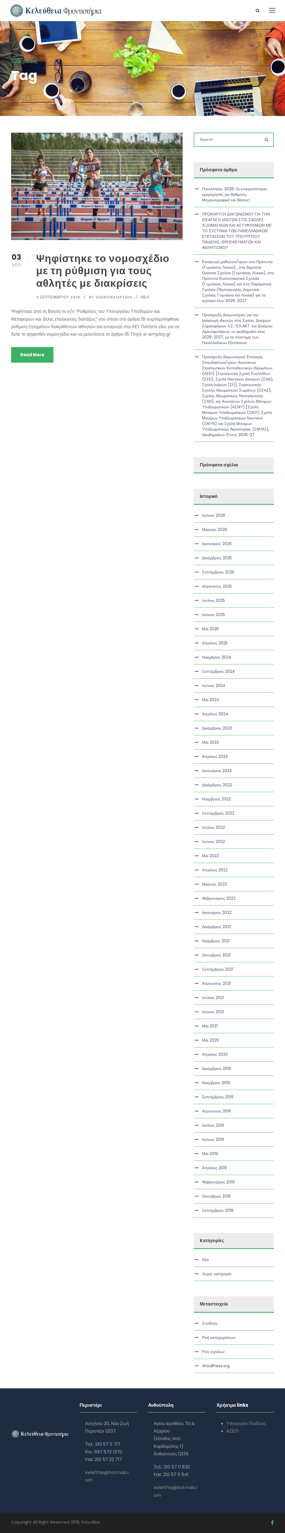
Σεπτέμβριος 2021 (217, 969)
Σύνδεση (209, 1323)
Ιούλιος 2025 (213, 600)
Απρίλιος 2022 (215, 870)
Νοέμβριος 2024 (216, 657)
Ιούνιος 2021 (213, 1012)
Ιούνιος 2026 (213, 515)
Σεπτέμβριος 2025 (218, 572)
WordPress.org (216, 1366)
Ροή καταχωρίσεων (218, 1337)
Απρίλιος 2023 (215, 756)
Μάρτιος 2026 (214, 529)
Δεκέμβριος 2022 (217, 785)
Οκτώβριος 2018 (216, 1196)
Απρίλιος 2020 (215, 1054)
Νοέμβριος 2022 (216, 799)
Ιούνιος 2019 (213, 1139)
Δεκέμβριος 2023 (217, 728)
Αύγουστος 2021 (216, 983)
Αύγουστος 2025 (217, 586)
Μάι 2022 (210, 856)
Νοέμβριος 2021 (216, 941)
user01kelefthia (114, 297)
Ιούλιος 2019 (213, 1125)
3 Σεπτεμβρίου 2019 (58, 297)
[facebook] (272, 1523)
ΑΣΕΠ (232, 1431)
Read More (32, 355)
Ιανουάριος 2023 (217, 770)
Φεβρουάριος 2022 (218, 898)
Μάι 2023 (210, 742)
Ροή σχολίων (213, 1351)
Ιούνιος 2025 (213, 614)
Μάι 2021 (210, 1026)
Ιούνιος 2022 (213, 841)
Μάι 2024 (210, 700)
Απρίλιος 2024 (215, 714)
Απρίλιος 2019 (214, 1168)
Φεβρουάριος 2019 (218, 1182)
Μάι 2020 (210, 1040)
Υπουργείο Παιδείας (246, 1423)
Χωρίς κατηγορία (216, 1274)
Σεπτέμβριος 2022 (218, 813)
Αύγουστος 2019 (216, 1111)
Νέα (145, 297)
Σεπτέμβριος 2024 (218, 671)
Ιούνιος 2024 (213, 685)
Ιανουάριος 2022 (217, 912)
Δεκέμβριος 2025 (217, 558)
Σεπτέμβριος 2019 (218, 1097)
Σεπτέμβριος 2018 (218, 1210)
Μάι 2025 (210, 629)
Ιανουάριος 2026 (217, 544)
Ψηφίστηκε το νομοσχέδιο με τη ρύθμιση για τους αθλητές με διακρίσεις (102, 270)
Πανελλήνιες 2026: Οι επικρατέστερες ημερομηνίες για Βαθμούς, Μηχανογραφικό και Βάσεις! (234, 194)
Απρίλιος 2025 (215, 643)
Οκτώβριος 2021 (216, 955)
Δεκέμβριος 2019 (216, 1068)
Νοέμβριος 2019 (216, 1083)
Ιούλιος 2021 (213, 997)
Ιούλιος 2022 (213, 827)
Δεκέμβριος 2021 (216, 926)
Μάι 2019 (210, 1153)
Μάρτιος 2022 (214, 884)
